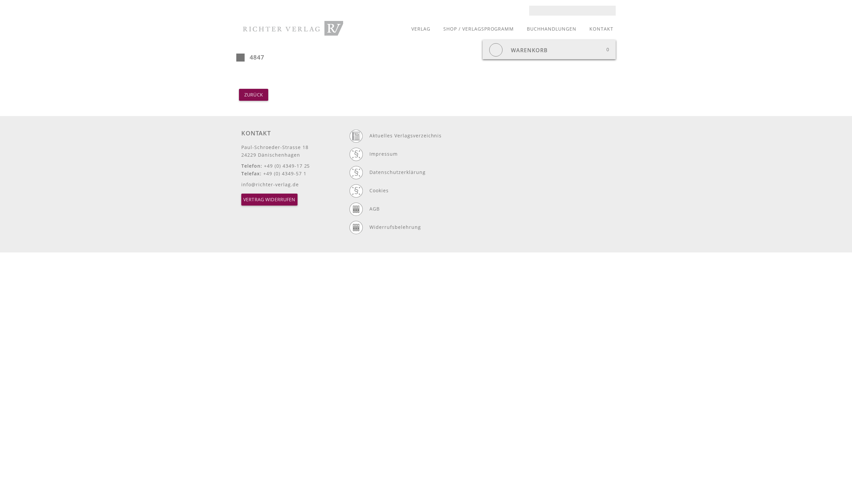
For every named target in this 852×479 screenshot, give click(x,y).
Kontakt (601, 29)
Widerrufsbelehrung (395, 227)
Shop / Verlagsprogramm (478, 29)
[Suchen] (613, 10)
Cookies (379, 190)
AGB (374, 209)
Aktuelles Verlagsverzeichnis (405, 135)
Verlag (420, 29)
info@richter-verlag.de (270, 184)
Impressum (383, 154)
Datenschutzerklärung (397, 172)
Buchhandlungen (551, 29)
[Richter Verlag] (293, 28)
